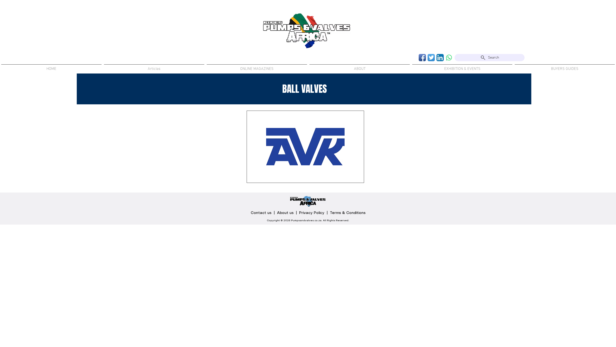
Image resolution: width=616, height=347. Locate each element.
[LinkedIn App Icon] (440, 57)
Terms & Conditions (348, 213)
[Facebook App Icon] (422, 57)
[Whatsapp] (449, 57)
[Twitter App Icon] (431, 57)
